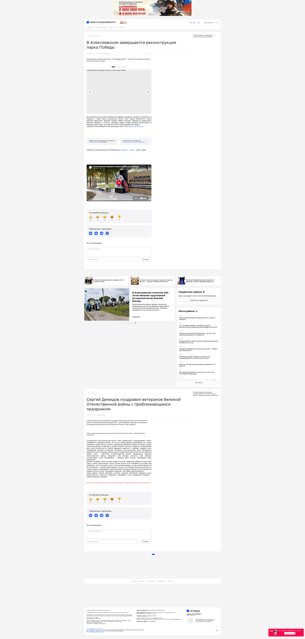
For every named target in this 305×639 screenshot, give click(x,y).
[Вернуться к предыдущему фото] (90, 92)
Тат (199, 22)
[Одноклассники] (96, 233)
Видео (142, 581)
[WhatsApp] (107, 233)
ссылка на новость (135, 126)
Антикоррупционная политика (95, 628)
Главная (89, 27)
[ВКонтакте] (90, 233)
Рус (191, 22)
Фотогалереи (151, 581)
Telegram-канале (95, 142)
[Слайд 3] (129, 323)
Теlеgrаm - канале (128, 150)
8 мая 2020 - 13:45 (91, 414)
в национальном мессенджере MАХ (134, 142)
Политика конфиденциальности (95, 632)
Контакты (112, 27)
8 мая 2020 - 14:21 (91, 53)
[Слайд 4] (132, 323)
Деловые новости (94, 36)
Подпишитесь (289, 633)
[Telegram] (101, 233)
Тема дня (91, 393)
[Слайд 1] (123, 323)
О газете (121, 27)
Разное (170, 581)
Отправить (145, 259)
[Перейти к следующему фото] (148, 92)
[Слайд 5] (135, 323)
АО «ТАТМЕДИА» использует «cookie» (97, 629)
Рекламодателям (101, 27)
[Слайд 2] (126, 323)
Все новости (199, 382)
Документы (162, 581)
